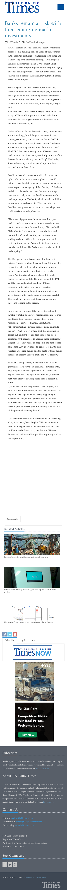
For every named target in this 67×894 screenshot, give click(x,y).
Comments (12, 519)
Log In (23, 640)
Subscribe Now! (42, 768)
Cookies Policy (28, 877)
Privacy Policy (41, 877)
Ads (33, 640)
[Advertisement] (33, 478)
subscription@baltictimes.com (29, 821)
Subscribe (9, 640)
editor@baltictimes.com (22, 818)
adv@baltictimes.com (24, 825)
